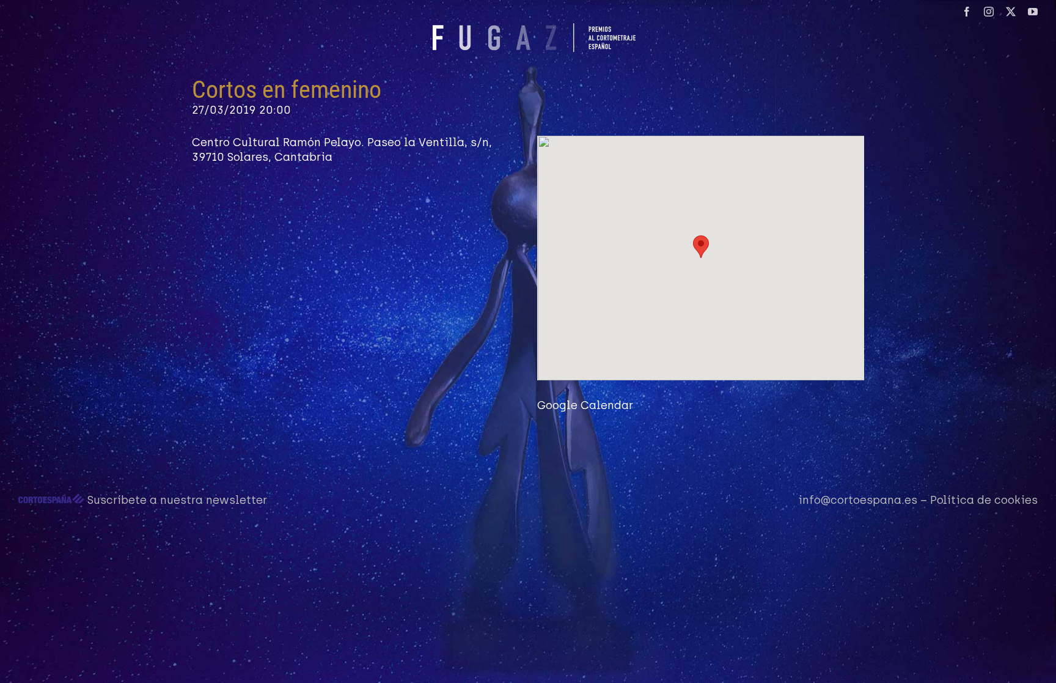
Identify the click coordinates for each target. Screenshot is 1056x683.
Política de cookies (984, 500)
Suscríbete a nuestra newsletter (177, 500)
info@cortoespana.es (857, 500)
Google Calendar (585, 405)
